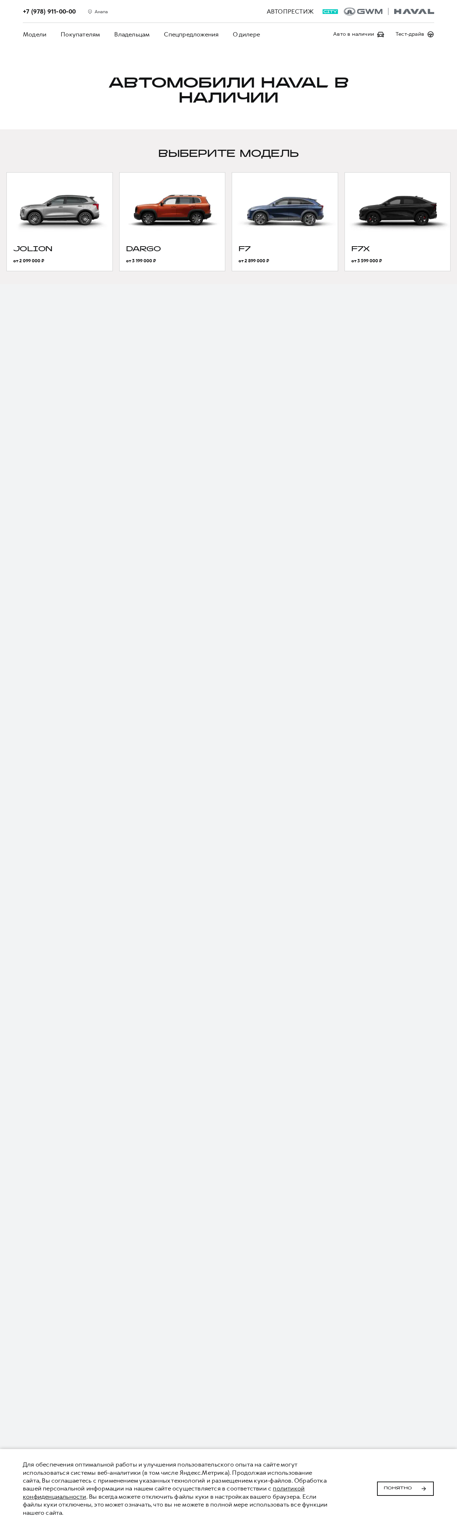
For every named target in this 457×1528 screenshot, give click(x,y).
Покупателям (80, 34)
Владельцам (132, 34)
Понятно (398, 1488)
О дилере (246, 34)
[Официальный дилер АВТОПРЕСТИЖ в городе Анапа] (389, 11)
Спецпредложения (191, 34)
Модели (34, 34)
